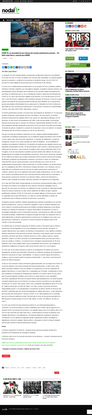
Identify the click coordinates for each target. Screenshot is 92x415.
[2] (44, 130)
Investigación (28, 20)
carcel (18, 367)
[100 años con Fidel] (68, 131)
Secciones (18, 20)
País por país (10, 20)
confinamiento (28, 367)
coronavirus (34, 367)
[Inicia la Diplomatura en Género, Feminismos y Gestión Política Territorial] (77, 80)
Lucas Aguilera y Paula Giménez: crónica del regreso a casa (77, 50)
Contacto (31, 1)
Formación (36, 20)
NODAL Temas (5, 49)
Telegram (84, 58)
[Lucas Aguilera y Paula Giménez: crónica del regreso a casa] (77, 40)
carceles (22, 367)
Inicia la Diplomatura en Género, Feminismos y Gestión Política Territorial (77, 90)
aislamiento (7, 367)
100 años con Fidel (76, 129)
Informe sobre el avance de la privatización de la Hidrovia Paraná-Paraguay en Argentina (75, 114)
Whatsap (71, 58)
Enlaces (17, 1)
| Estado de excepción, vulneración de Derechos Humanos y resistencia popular (81, 136)
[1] (37, 109)
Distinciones (24, 1)
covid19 (44, 367)
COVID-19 (39, 367)
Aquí (88, 65)
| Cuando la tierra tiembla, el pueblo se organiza (81, 142)
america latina (13, 367)
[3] (5, 301)
